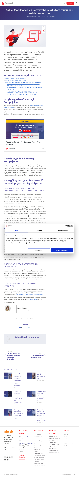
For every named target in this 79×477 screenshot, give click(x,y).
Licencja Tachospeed (54, 452)
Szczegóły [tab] (39, 230)
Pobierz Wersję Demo (39, 449)
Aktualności (23, 318)
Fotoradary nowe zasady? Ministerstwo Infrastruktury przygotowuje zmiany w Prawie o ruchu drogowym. (18, 379)
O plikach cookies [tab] (63, 230)
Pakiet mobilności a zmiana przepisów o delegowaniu (29, 294)
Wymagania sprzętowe (54, 438)
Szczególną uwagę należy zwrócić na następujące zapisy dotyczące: (23, 82)
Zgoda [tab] (16, 230)
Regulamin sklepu (68, 445)
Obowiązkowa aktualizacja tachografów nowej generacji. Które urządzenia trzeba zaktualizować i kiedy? (18, 398)
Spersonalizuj (38, 250)
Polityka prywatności (69, 444)
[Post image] (8, 376)
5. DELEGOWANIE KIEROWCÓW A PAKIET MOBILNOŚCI (22, 94)
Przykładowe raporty (54, 444)
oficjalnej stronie (32, 299)
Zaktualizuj (36, 451)
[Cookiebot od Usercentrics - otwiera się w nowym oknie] (66, 226)
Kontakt (66, 442)
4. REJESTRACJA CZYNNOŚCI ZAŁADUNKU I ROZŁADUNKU (22, 93)
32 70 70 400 (25, 438)
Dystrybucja (67, 438)
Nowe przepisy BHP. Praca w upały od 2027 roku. (41, 375)
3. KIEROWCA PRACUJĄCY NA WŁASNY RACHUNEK (20, 91)
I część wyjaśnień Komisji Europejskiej (15, 78)
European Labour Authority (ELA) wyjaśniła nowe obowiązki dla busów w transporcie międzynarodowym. (42, 415)
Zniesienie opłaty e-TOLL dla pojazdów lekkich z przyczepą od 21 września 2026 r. (41, 396)
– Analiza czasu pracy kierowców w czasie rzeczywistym (39, 455)
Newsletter (66, 440)
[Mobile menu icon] (76, 3)
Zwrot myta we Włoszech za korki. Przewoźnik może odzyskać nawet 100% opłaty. (18, 414)
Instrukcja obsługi (53, 436)
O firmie (66, 434)
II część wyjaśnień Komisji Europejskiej (15, 80)
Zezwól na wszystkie (62, 250)
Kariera (65, 436)
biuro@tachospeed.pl (26, 443)
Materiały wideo (52, 446)
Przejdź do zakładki (23, 457)
